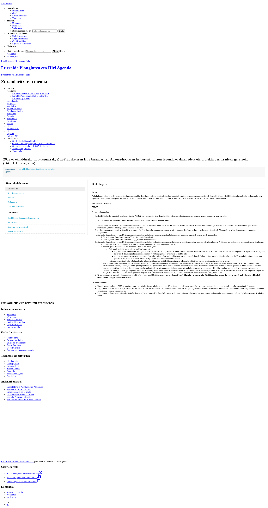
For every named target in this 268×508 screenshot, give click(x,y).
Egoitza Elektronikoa (21, 43)
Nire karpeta (12, 56)
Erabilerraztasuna (19, 36)
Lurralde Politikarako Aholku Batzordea (30, 96)
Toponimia (17, 151)
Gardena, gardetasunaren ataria (20, 350)
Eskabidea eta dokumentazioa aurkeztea (23, 218)
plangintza (12, 103)
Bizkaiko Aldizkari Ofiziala (19, 392)
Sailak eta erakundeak (16, 343)
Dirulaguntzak (13, 363)
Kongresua (12, 119)
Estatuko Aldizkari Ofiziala (19, 397)
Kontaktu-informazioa (16, 206)
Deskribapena (13, 189)
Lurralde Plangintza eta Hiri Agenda (36, 67)
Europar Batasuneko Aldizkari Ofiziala (24, 399)
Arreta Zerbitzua (14, 345)
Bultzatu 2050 (13, 133)
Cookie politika (19, 41)
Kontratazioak (13, 366)
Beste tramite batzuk (16, 231)
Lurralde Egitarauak (21, 98)
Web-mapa (17, 28)
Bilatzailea (16, 26)
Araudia (10, 116)
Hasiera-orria (18, 10)
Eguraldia (11, 371)
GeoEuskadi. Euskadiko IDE (25, 141)
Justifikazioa (12, 222)
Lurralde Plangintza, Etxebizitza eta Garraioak (37, 169)
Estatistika (11, 376)
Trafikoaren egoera (15, 373)
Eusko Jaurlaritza (19, 15)
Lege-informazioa (20, 38)
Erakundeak (12, 202)
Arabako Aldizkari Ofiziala (19, 389)
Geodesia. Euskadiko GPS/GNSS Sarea (30, 146)
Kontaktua (16, 23)
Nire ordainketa (13, 368)
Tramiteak (16, 18)
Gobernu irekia (13, 348)
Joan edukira (6, 3)
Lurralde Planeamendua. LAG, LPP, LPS (30, 93)
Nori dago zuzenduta (16, 193)
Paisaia (10, 123)
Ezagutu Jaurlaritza (15, 340)
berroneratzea (13, 127)
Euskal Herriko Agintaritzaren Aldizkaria (25, 387)
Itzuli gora (11, 497)
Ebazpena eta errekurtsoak (18, 227)
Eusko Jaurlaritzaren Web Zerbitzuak (17, 461)
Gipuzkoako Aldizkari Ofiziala (20, 394)
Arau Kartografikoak (21, 148)
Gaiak (15, 13)
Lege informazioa (14, 324)
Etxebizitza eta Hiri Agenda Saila (15, 61)
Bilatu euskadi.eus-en (21, 31)
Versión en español (15, 492)
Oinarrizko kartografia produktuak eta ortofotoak (33, 143)
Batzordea (15, 111)
